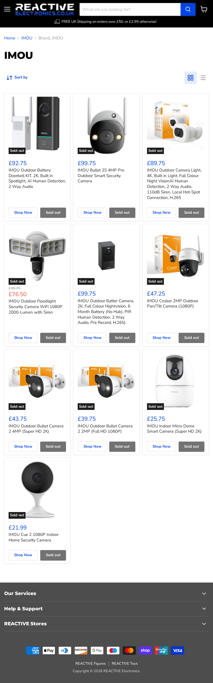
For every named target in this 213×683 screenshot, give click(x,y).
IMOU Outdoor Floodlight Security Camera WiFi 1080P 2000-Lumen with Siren (35, 306)
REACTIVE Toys (125, 663)
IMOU (26, 38)
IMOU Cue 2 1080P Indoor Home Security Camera (34, 537)
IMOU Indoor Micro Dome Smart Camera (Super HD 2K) (174, 428)
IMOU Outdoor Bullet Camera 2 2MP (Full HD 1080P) (105, 428)
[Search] (188, 9)
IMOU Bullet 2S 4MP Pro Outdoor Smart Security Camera (101, 175)
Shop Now (23, 212)
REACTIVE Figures (90, 663)
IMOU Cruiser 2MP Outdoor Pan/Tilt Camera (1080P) (172, 303)
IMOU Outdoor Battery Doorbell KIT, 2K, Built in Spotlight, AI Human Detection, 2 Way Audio (37, 178)
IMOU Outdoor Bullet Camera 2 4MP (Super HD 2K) (36, 428)
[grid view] (190, 78)
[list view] (203, 78)
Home (9, 38)
